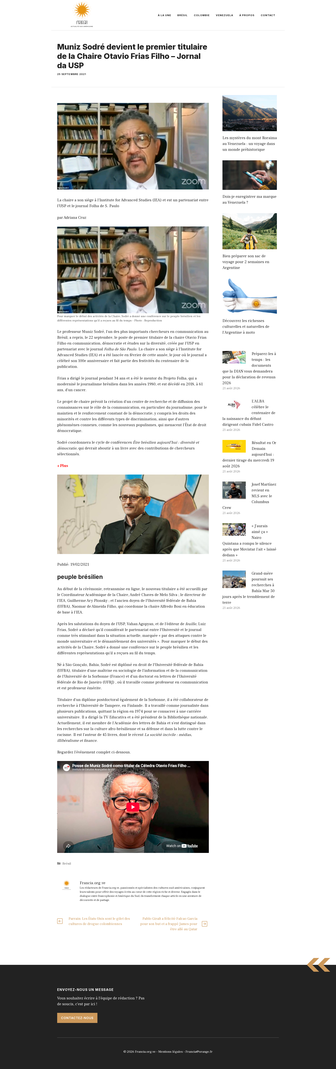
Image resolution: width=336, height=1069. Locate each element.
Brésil (182, 15)
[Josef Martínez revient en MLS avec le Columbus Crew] (234, 496)
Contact (268, 15)
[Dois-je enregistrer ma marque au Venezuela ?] (249, 186)
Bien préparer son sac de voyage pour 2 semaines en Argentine (245, 262)
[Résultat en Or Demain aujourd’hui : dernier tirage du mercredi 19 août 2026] (234, 449)
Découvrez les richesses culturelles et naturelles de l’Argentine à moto (245, 326)
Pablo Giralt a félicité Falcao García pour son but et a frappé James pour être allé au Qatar (168, 923)
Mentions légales (170, 1052)
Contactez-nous (77, 1018)
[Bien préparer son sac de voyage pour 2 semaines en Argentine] (249, 246)
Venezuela (224, 15)
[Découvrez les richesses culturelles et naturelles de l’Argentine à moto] (249, 311)
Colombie (202, 15)
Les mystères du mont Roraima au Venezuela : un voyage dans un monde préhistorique (249, 143)
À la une (164, 15)
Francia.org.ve (145, 1052)
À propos (247, 15)
